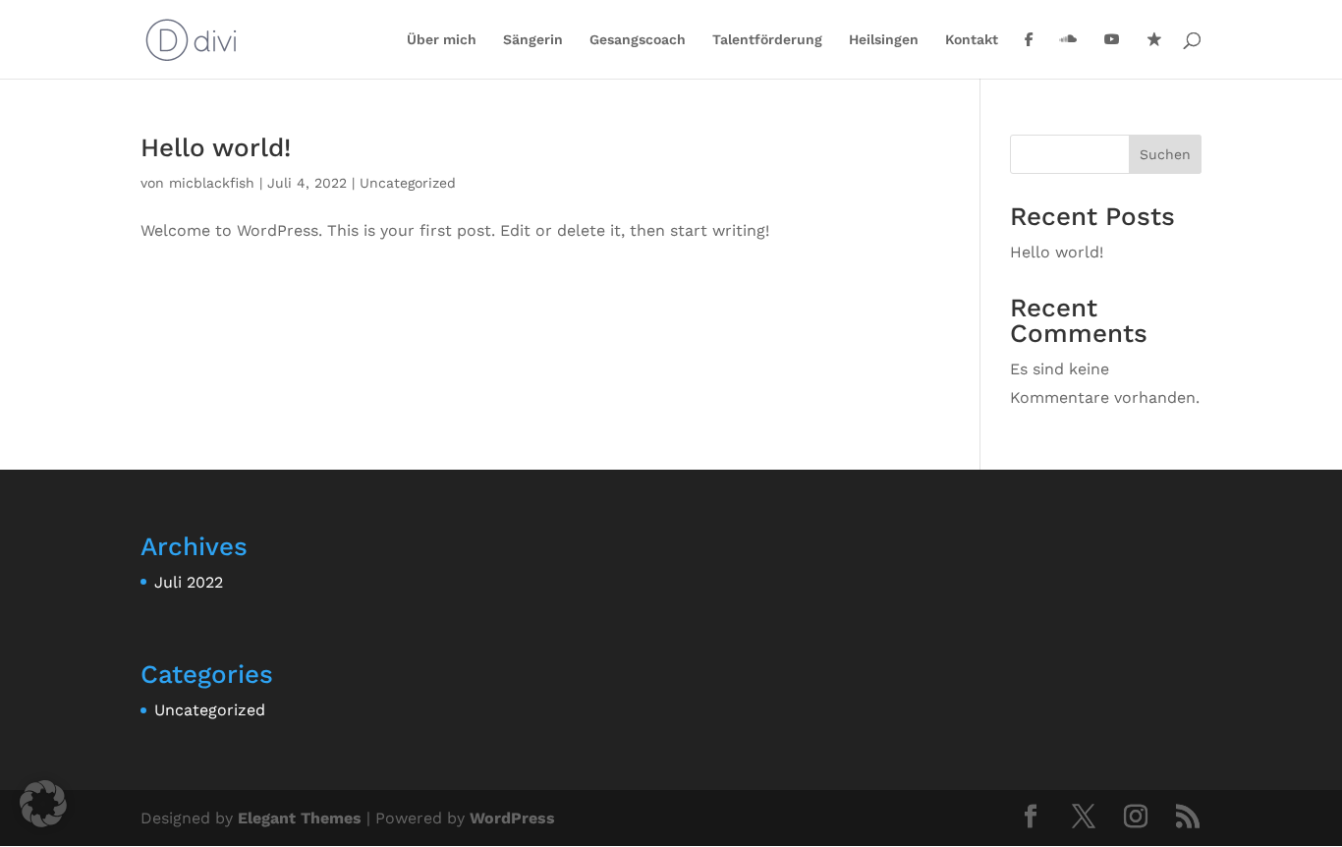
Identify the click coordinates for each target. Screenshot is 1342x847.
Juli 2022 (188, 582)
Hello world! (215, 147)
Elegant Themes (300, 818)
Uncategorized (408, 183)
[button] (43, 804)
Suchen (1165, 154)
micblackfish (211, 183)
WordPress (512, 818)
